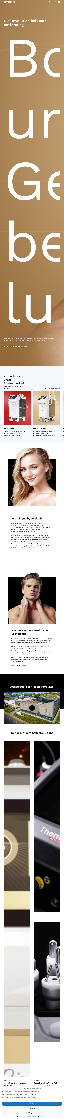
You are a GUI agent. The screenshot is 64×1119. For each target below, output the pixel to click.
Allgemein (7, 1080)
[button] (61, 1088)
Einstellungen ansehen (32, 1113)
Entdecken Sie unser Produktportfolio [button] (16, 346)
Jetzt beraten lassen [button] (18, 552)
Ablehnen (32, 1108)
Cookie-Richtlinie (23, 1116)
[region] (32, 415)
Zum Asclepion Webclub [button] (19, 665)
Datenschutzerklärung (33, 1116)
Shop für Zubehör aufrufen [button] (51, 388)
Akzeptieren (32, 1103)
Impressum (42, 1116)
